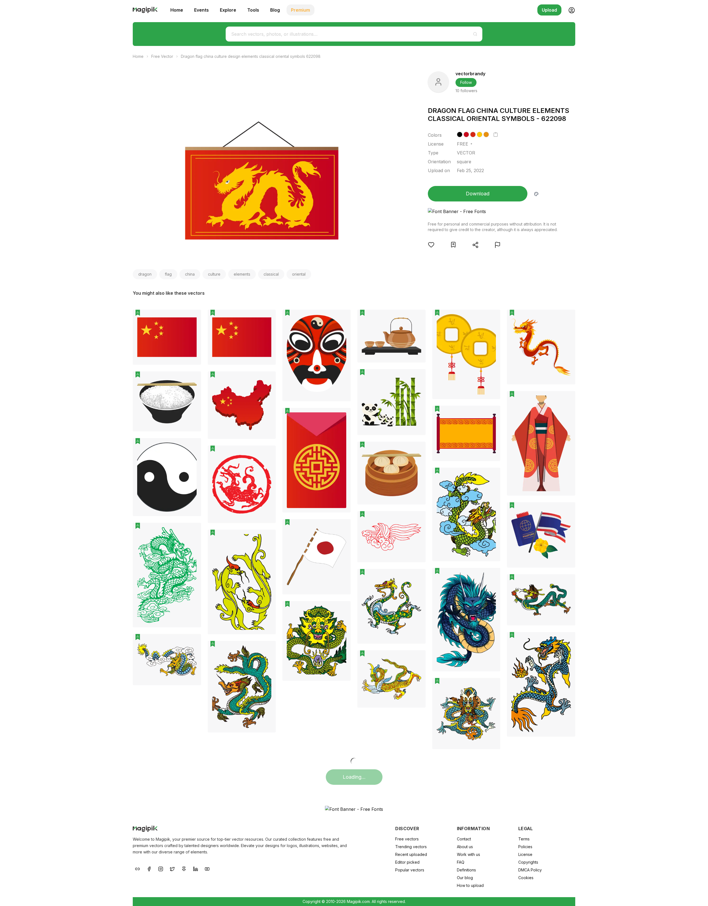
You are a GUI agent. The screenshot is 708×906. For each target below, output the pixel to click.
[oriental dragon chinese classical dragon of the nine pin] (417, 577)
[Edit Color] (536, 193)
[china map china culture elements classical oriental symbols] (242, 405)
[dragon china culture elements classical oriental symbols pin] (567, 318)
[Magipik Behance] (137, 868)
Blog (275, 10)
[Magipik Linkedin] (195, 868)
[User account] (569, 10)
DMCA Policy (530, 870)
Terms (524, 839)
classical (271, 274)
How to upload (470, 885)
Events (201, 10)
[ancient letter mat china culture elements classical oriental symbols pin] (492, 414)
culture (214, 274)
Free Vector (162, 56)
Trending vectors (411, 846)
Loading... (354, 777)
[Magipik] (145, 10)
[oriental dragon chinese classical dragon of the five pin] (567, 640)
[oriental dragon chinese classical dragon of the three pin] (492, 476)
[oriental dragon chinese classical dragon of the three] (466, 514)
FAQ (460, 862)
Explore (228, 10)
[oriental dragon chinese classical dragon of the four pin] (267, 649)
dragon (145, 274)
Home (176, 10)
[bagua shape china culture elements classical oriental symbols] (167, 477)
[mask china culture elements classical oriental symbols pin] (342, 318)
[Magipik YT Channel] (207, 868)
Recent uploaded (411, 854)
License (525, 854)
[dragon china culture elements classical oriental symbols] (541, 347)
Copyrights (528, 862)
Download (478, 193)
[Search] (475, 34)
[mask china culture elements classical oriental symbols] (316, 355)
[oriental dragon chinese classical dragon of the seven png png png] (242, 582)
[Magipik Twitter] (172, 868)
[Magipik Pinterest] (184, 868)
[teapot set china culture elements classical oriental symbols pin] (417, 318)
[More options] (194, 367)
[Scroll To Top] (696, 895)
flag (168, 274)
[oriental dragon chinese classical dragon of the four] (242, 686)
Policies (525, 846)
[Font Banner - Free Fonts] (493, 211)
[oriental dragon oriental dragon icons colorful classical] (466, 619)
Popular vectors (409, 870)
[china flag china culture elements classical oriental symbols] (167, 337)
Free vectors (407, 839)
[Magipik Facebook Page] (149, 868)
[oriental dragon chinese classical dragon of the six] (541, 600)
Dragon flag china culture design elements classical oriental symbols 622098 (251, 56)
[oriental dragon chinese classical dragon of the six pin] (567, 582)
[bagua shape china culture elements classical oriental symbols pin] (193, 446)
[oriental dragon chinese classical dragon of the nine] (391, 606)
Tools (253, 10)
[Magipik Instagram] (160, 868)
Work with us (468, 854)
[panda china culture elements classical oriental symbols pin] (417, 377)
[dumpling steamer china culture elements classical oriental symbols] (391, 473)
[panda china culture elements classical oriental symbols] (391, 402)
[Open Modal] (431, 244)
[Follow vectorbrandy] (438, 81)
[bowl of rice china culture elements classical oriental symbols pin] (193, 379)
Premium (300, 10)
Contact (464, 839)
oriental (299, 274)
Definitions (466, 870)
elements (242, 274)
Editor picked (407, 862)
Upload (549, 10)
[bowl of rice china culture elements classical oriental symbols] (167, 401)
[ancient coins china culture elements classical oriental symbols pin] (492, 318)
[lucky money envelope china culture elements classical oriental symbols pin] (342, 416)
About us (465, 846)
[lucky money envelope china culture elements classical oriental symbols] (316, 460)
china (190, 274)
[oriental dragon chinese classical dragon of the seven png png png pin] (267, 538)
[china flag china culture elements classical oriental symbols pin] (193, 318)
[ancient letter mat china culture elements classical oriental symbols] (466, 433)
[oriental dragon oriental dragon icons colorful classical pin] (492, 576)
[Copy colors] (495, 134)
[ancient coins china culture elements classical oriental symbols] (466, 354)
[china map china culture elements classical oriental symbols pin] (267, 379)
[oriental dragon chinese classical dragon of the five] (541, 684)
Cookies (525, 877)
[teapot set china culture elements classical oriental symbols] (391, 336)
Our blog (465, 877)
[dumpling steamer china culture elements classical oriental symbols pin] (417, 450)
